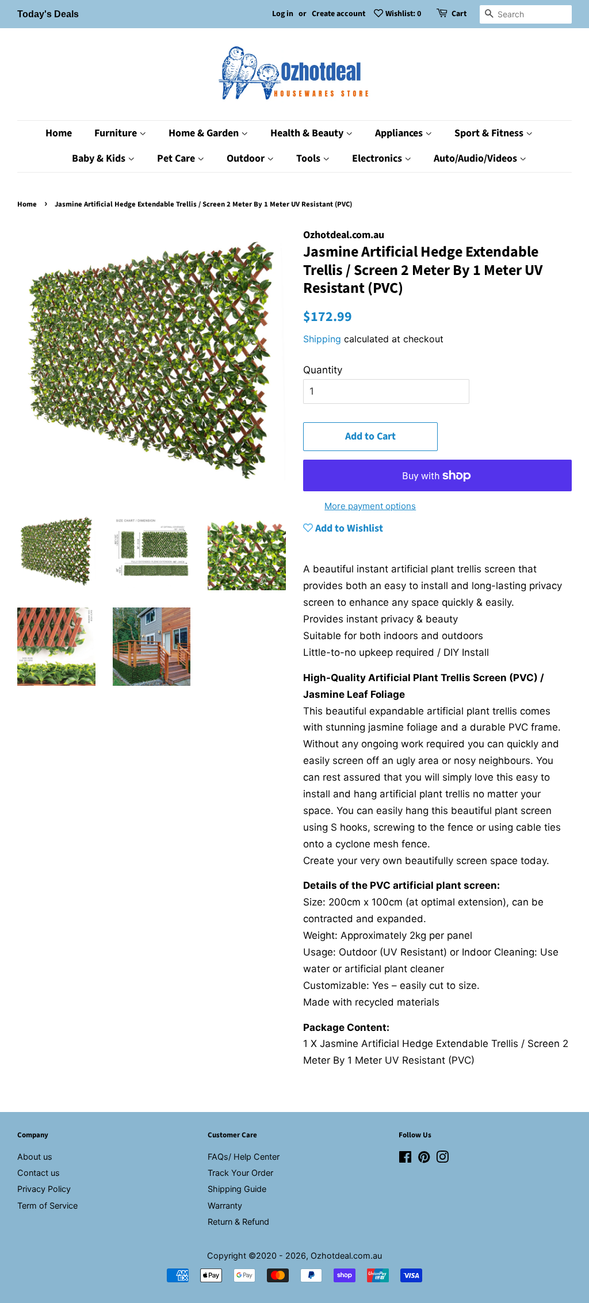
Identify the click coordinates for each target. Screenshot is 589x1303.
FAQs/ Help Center (244, 1156)
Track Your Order (240, 1173)
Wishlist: (403, 14)
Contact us (38, 1173)
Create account (338, 14)
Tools (309, 158)
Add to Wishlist (348, 528)
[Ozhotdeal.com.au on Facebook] (405, 1159)
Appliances (400, 133)
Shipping (322, 339)
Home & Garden (205, 133)
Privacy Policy (44, 1189)
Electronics (378, 158)
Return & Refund (238, 1221)
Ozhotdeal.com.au (346, 1255)
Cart (459, 14)
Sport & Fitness (490, 133)
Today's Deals (48, 14)
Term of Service (47, 1205)
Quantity (322, 370)
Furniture (116, 133)
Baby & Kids (100, 158)
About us (34, 1156)
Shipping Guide (237, 1189)
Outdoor (247, 158)
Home (58, 133)
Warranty (225, 1205)
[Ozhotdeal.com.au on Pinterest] (424, 1159)
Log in (282, 14)
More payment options (370, 505)
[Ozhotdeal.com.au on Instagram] (442, 1159)
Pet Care (177, 158)
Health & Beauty (308, 133)
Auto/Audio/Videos (476, 158)
